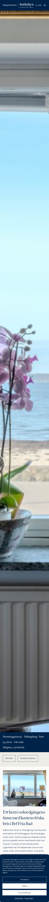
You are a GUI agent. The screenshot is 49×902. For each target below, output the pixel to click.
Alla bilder (9, 758)
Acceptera (24, 879)
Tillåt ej (24, 886)
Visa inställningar (24, 893)
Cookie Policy (19, 898)
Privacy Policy (28, 898)
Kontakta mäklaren (27, 758)
